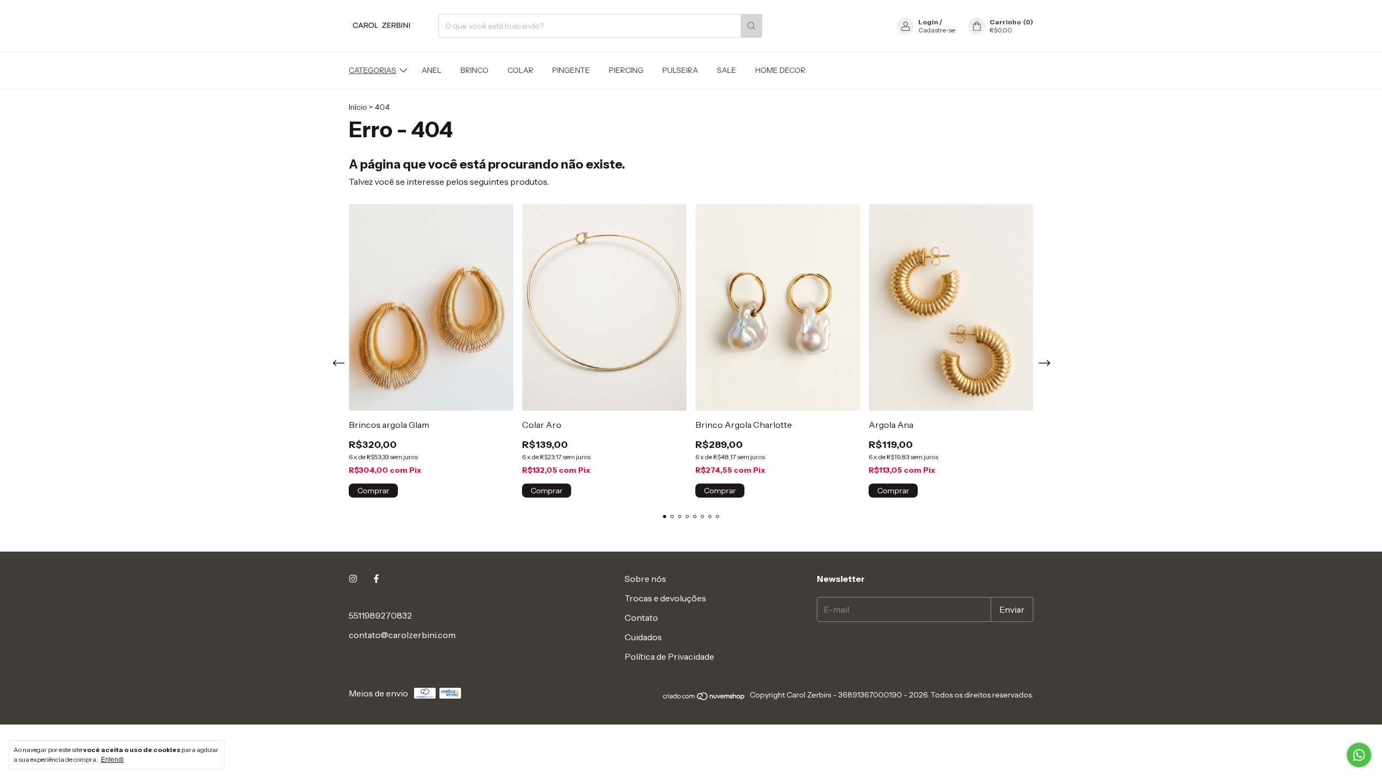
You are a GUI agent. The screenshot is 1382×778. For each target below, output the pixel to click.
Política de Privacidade (669, 656)
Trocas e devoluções (665, 598)
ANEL (432, 70)
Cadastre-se (936, 30)
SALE (726, 70)
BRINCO (474, 70)
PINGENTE (571, 70)
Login (928, 22)
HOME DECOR (780, 70)
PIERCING (626, 70)
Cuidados (643, 637)
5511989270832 (380, 615)
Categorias (372, 70)
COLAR (520, 70)
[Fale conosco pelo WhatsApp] (1359, 755)
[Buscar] (751, 26)
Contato (641, 617)
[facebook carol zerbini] (376, 578)
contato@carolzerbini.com (402, 634)
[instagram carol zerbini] (353, 578)
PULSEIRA (680, 70)
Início (358, 107)
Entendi (112, 759)
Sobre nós (645, 578)
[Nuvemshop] (704, 698)
